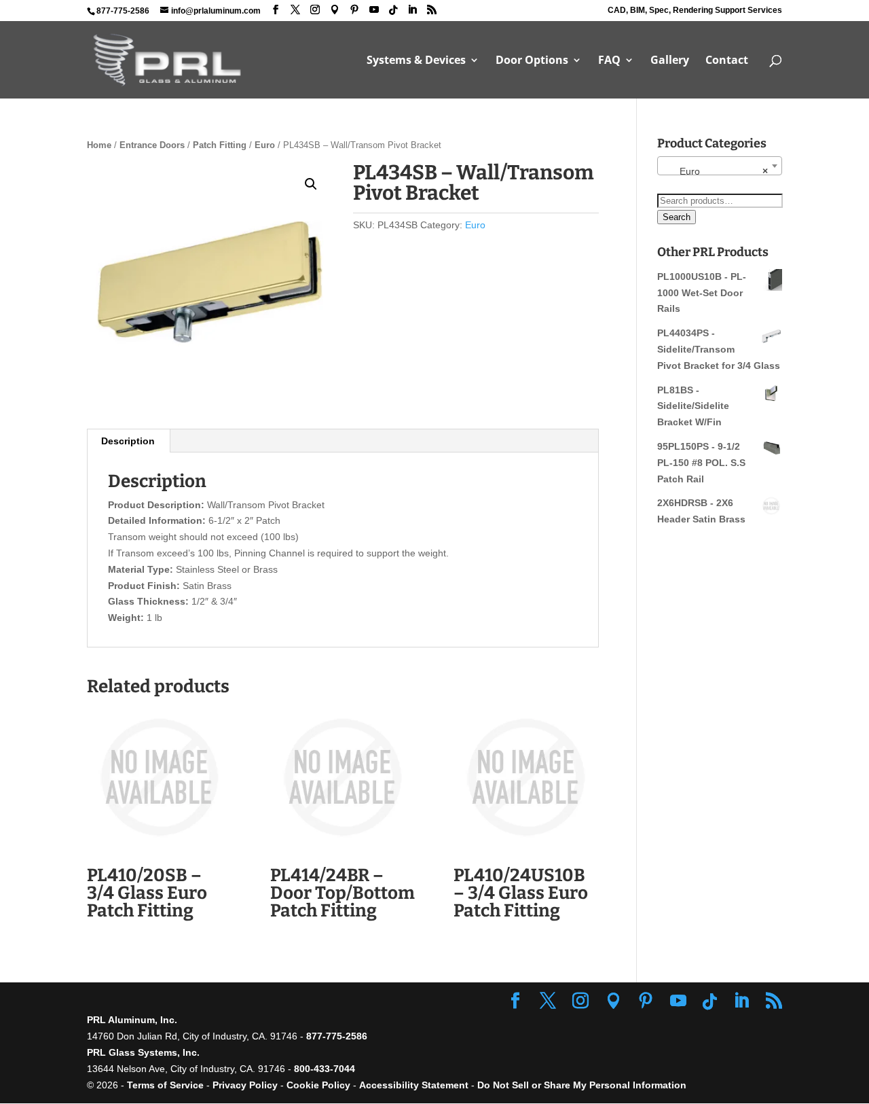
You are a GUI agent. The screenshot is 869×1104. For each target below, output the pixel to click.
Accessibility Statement (415, 1085)
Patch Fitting (219, 145)
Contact (726, 61)
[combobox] (719, 165)
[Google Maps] (334, 10)
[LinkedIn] (412, 10)
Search (676, 217)
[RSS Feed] (432, 10)
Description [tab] (128, 440)
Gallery (669, 61)
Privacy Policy (245, 1085)
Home (99, 145)
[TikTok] (393, 10)
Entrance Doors (152, 145)
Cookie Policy (318, 1085)
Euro (265, 145)
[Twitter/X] (295, 10)
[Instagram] (315, 10)
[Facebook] (275, 10)
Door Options (532, 61)
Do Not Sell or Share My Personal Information (581, 1085)
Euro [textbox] (715, 171)
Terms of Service (165, 1085)
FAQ (609, 61)
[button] (311, 184)
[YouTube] (374, 10)
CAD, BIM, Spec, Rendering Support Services (695, 10)
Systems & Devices (416, 61)
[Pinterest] (354, 10)
